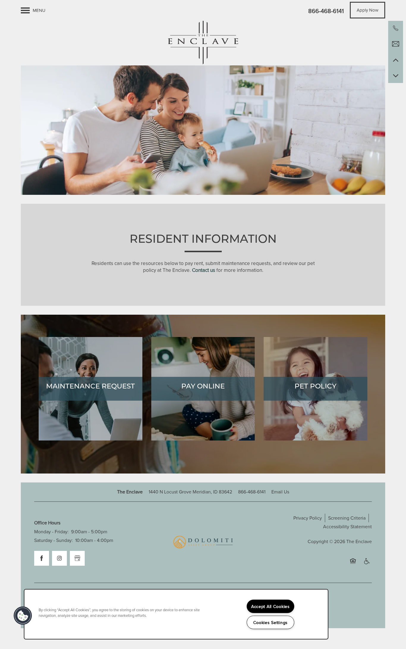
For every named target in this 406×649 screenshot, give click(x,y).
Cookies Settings (270, 622)
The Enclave (359, 541)
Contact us (203, 270)
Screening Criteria (347, 518)
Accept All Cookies (270, 606)
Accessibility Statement (347, 526)
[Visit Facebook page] (41, 558)
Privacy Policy (307, 518)
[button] (367, 10)
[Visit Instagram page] (59, 558)
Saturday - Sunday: (53, 540)
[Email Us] (395, 44)
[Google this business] (77, 558)
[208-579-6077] (395, 28)
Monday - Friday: (51, 531)
